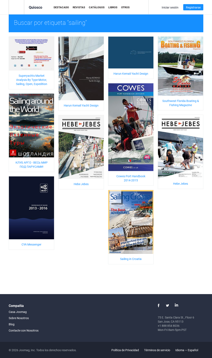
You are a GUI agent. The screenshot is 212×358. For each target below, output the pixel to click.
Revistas (79, 7)
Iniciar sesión (170, 7)
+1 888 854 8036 (168, 326)
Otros (125, 7)
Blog (11, 324)
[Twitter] (167, 305)
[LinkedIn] (176, 305)
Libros (112, 7)
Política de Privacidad (125, 350)
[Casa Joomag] (16, 7)
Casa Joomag (18, 312)
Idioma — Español (187, 350)
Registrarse (193, 7)
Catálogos (97, 7)
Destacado (61, 7)
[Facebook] (158, 305)
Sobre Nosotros (19, 318)
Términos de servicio (157, 350)
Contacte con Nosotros (24, 330)
